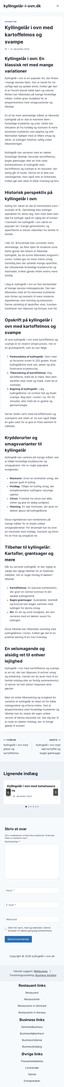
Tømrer (32, 1074)
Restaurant (32, 992)
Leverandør (32, 1067)
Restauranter (32, 999)
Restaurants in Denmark (32, 1005)
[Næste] (55, 792)
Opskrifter (11, 22)
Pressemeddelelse (32, 1061)
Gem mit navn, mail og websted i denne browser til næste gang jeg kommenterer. (30, 929)
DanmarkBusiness (32, 1026)
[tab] (26, 806)
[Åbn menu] (57, 6)
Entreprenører (32, 1080)
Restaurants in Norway (32, 1012)
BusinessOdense (32, 1040)
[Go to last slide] (8, 792)
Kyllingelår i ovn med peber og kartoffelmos (16, 747)
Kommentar (13, 841)
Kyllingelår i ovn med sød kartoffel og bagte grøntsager (48, 747)
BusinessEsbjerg (32, 1046)
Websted (11, 919)
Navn (10, 890)
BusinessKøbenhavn (32, 1033)
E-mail (11, 904)
